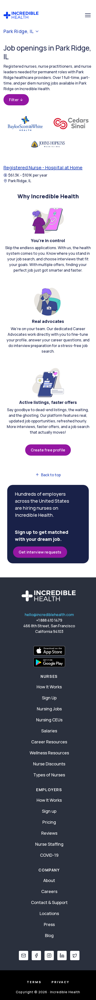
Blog (49, 935)
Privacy (60, 982)
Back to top (51, 474)
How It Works (49, 687)
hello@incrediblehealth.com (49, 614)
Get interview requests (40, 552)
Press (49, 924)
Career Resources (49, 742)
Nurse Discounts (49, 764)
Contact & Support (49, 902)
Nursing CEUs (49, 720)
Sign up (49, 811)
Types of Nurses (49, 775)
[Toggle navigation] (88, 15)
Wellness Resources (49, 753)
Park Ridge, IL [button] (18, 31)
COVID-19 (49, 855)
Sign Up (49, 698)
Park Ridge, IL (19, 180)
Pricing (49, 822)
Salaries (49, 731)
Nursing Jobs (49, 709)
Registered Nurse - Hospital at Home (42, 167)
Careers (49, 891)
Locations (49, 913)
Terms (34, 982)
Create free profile (48, 450)
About (49, 880)
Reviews (49, 833)
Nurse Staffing (49, 844)
